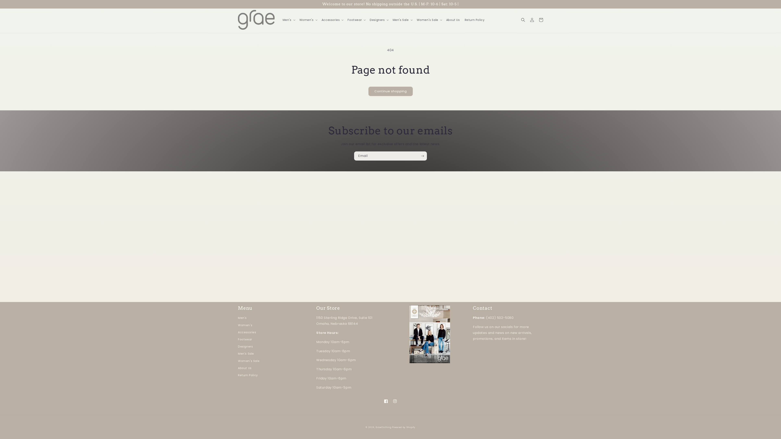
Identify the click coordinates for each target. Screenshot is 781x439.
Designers (245, 346)
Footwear (245, 339)
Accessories (247, 332)
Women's (245, 325)
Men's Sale (246, 354)
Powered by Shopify (403, 427)
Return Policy (248, 375)
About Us (245, 368)
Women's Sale (249, 361)
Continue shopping (390, 91)
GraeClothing (383, 427)
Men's (242, 318)
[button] (288, 20)
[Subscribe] (422, 156)
